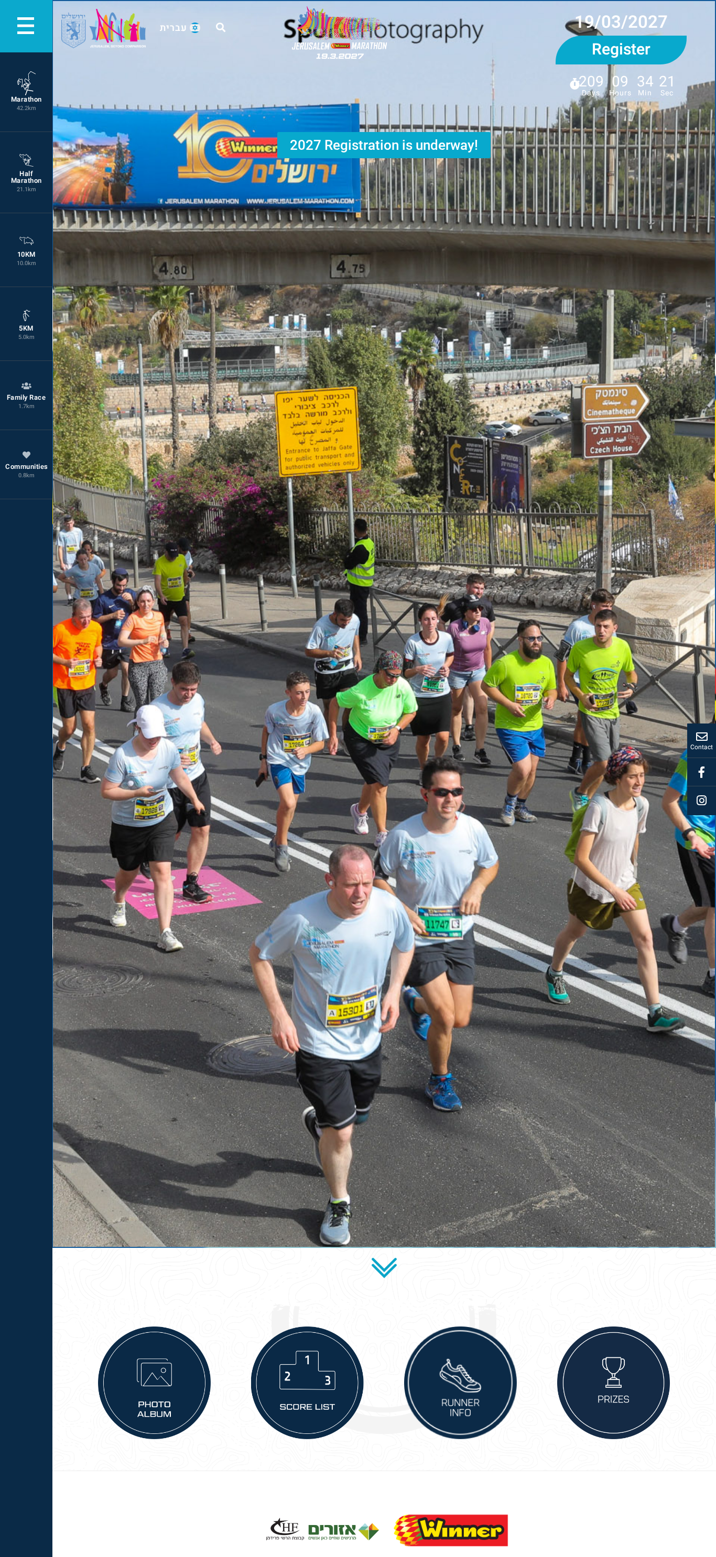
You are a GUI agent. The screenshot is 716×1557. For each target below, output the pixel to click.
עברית (173, 28)
